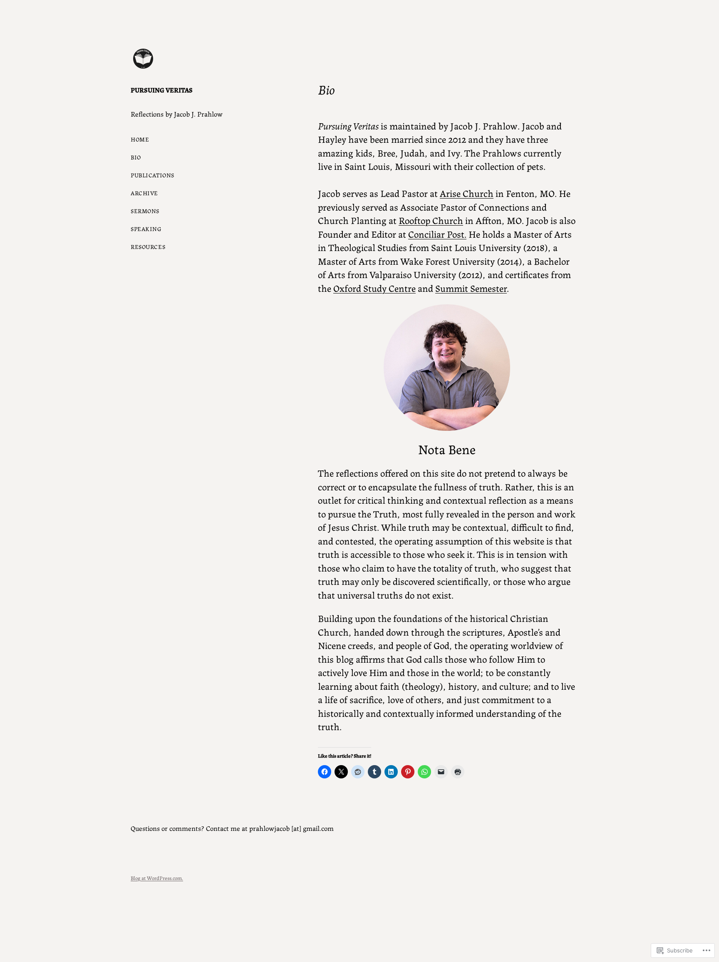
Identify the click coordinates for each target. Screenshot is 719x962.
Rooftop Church (431, 220)
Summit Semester (471, 288)
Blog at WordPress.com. (157, 878)
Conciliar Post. (437, 233)
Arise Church (466, 193)
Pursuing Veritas (162, 89)
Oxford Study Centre (374, 288)
